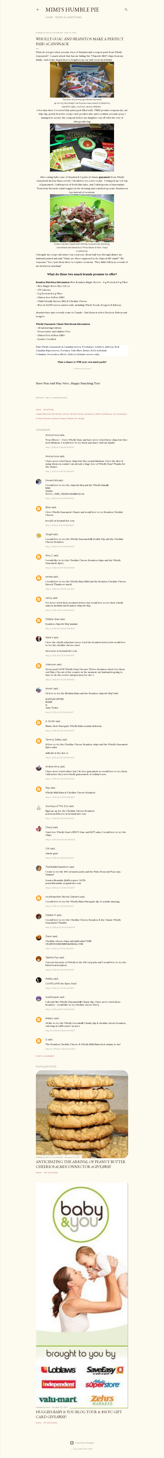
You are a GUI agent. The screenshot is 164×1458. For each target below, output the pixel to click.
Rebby (49, 978)
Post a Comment (45, 1056)
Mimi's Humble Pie (72, 9)
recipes (81, 418)
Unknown (50, 664)
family (66, 414)
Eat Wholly (57, 414)
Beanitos (47, 414)
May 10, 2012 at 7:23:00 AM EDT (60, 1049)
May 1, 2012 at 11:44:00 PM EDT (59, 546)
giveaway (89, 414)
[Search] (126, 9)
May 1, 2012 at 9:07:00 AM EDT (59, 471)
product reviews (59, 418)
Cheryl (49, 827)
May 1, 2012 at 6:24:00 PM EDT (59, 498)
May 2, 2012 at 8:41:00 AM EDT (59, 610)
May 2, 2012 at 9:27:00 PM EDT (59, 655)
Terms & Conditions (68, 17)
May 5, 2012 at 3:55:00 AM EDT (59, 858)
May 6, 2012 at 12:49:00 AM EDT (60, 927)
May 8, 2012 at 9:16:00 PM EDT (59, 970)
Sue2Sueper (52, 997)
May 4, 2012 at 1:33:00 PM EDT (59, 818)
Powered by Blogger (84, 1443)
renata (49, 576)
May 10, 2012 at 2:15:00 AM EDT (60, 1030)
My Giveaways (120, 414)
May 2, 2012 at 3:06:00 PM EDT (60, 628)
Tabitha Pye (52, 957)
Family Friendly (77, 414)
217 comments (50, 1422)
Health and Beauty (103, 414)
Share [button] (38, 409)
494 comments (51, 1172)
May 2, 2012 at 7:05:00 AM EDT (60, 589)
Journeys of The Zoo (56, 806)
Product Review (43, 418)
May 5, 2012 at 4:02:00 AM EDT (60, 888)
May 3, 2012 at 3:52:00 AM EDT (59, 730)
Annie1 (49, 688)
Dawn (48, 936)
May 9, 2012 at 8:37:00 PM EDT (60, 1009)
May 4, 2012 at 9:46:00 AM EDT (60, 797)
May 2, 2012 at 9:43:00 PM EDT (60, 679)
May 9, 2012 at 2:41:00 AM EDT (59, 988)
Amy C (49, 555)
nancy (48, 598)
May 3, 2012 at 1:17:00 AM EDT (59, 712)
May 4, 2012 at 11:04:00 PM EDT (60, 839)
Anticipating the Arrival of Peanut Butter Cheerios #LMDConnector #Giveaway (81, 1164)
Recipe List (72, 418)
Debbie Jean (52, 619)
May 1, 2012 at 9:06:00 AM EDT (59, 447)
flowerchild (51, 480)
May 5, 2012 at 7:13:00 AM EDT (59, 906)
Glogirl (49, 534)
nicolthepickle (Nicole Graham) (62, 896)
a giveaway (82, 368)
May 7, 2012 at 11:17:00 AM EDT (59, 948)
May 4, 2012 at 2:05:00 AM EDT (60, 779)
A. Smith (50, 721)
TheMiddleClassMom (57, 866)
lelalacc (49, 1018)
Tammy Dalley (53, 739)
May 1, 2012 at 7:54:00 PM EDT (59, 525)
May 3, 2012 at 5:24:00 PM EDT (59, 757)
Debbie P (50, 915)
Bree (48, 507)
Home (49, 17)
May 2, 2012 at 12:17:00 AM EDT (60, 568)
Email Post (49, 409)
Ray (47, 787)
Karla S (49, 637)
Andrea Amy (52, 766)
